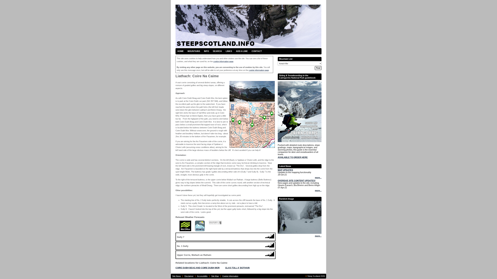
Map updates (285, 170)
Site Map (215, 276)
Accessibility (202, 276)
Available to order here (293, 157)
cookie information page (223, 61)
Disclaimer (188, 276)
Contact (257, 51)
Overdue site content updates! (296, 181)
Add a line (242, 51)
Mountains (194, 51)
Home (180, 51)
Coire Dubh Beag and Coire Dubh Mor (198, 268)
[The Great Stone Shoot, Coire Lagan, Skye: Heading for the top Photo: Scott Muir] (299, 233)
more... (318, 178)
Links (229, 51)
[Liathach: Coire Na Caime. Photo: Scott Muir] (252, 101)
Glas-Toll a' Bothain (237, 268)
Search (217, 51)
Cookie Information (230, 276)
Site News (176, 276)
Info (206, 51)
